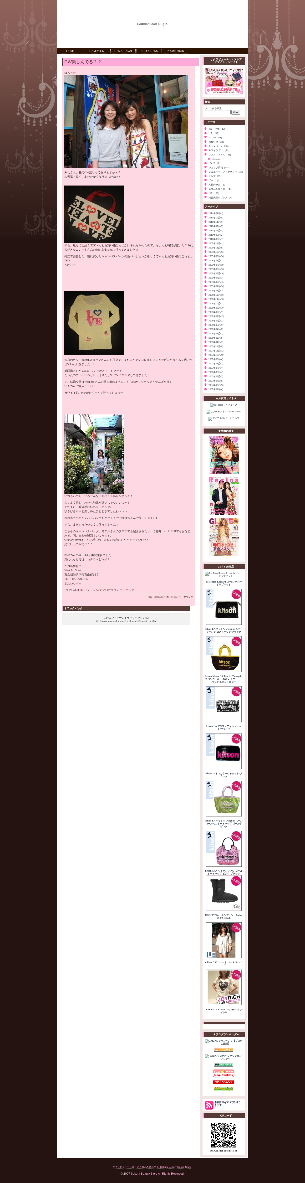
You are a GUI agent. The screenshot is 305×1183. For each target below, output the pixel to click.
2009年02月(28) (216, 286)
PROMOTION (175, 51)
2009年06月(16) (216, 269)
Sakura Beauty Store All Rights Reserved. (157, 1173)
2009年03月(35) (216, 282)
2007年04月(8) (215, 380)
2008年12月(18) (216, 295)
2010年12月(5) (215, 217)
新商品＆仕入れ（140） (221, 189)
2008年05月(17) (216, 325)
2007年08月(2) (215, 363)
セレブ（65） (215, 176)
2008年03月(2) (215, 333)
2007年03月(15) (216, 385)
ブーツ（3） (215, 180)
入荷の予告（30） (218, 184)
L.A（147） (214, 133)
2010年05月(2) (215, 234)
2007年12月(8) (215, 346)
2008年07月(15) (216, 316)
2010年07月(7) (215, 226)
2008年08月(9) (215, 312)
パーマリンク (186, 597)
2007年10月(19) (216, 355)
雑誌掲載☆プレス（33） (221, 197)
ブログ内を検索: (213, 108)
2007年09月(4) (215, 359)
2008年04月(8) (215, 329)
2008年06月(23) (216, 320)
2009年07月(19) (216, 264)
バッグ (130, 590)
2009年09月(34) (216, 256)
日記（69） (214, 193)
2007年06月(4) (215, 372)
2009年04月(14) (216, 277)
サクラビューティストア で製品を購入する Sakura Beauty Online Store (152, 1167)
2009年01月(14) (216, 290)
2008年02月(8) (215, 337)
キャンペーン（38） (219, 146)
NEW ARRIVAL (123, 51)
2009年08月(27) (216, 260)
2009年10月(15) (216, 252)
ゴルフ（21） (215, 163)
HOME (70, 51)
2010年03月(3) (215, 239)
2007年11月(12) (216, 350)
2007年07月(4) (215, 368)
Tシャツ (90, 590)
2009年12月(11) (216, 243)
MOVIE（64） (215, 137)
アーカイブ (211, 206)
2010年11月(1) (215, 222)
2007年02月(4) (215, 389)
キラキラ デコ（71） (219, 150)
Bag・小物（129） (218, 129)
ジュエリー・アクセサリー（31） (226, 171)
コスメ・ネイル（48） (220, 154)
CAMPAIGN (96, 51)
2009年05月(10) (216, 273)
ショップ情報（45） (219, 167)
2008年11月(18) (216, 299)
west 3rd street (104, 590)
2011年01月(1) (215, 213)
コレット (119, 590)
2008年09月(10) (216, 307)
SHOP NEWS (149, 51)
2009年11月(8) (215, 247)
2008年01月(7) (215, 342)
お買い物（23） (216, 141)
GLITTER (79, 590)
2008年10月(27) (216, 303)
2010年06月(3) (215, 230)
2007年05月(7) (215, 376)
